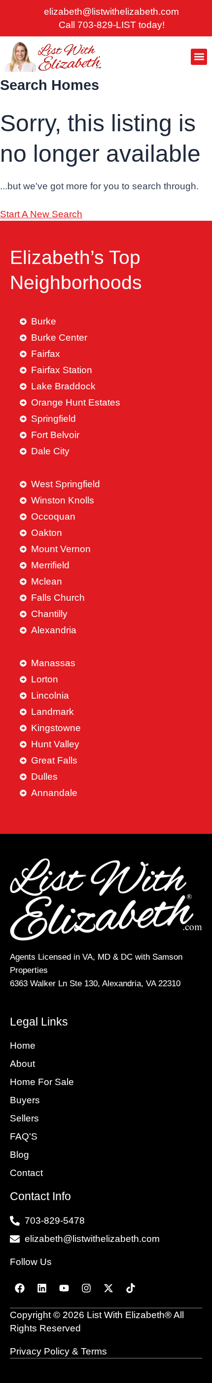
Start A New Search (41, 214)
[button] (199, 57)
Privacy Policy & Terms (58, 1351)
